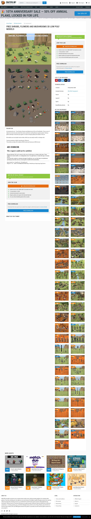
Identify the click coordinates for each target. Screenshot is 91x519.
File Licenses (58, 501)
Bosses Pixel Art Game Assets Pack (17, 487)
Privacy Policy (58, 505)
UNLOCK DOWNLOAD (29, 186)
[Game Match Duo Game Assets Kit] (35, 461)
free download (28, 210)
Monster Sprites (15, 470)
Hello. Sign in (81, 2)
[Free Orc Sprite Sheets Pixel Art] (14, 461)
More (57, 7)
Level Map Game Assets (78, 487)
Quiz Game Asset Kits (37, 470)
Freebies (87, 7)
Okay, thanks (77, 516)
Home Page (9, 23)
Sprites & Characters (27, 7)
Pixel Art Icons (56, 470)
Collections (79, 7)
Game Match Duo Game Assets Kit (37, 469)
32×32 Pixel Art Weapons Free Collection (58, 469)
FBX (69, 91)
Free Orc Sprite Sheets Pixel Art (17, 469)
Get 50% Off (82, 14)
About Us (76, 501)
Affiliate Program (78, 498)
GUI (36, 7)
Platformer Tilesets (78, 470)
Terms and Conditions (60, 498)
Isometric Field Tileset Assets (58, 487)
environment (27, 23)
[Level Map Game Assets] (76, 479)
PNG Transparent (74, 91)
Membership (65, 2)
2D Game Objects (36, 488)
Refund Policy (58, 503)
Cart (89, 2)
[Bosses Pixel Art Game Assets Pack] (14, 479)
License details (43, 206)
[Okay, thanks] (89, 517)
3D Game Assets (17, 23)
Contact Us (77, 505)
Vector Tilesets (56, 488)
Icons (51, 7)
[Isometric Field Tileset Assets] (56, 479)
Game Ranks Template (36, 487)
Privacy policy (84, 516)
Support (73, 2)
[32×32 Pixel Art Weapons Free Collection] (56, 461)
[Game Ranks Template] (35, 479)
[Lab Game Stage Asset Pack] (76, 461)
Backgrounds (43, 7)
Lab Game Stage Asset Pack (79, 469)
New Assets (4, 7)
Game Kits (15, 7)
